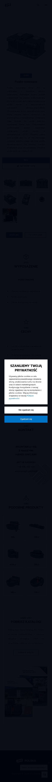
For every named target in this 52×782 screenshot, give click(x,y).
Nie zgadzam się (26, 410)
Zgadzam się (26, 419)
